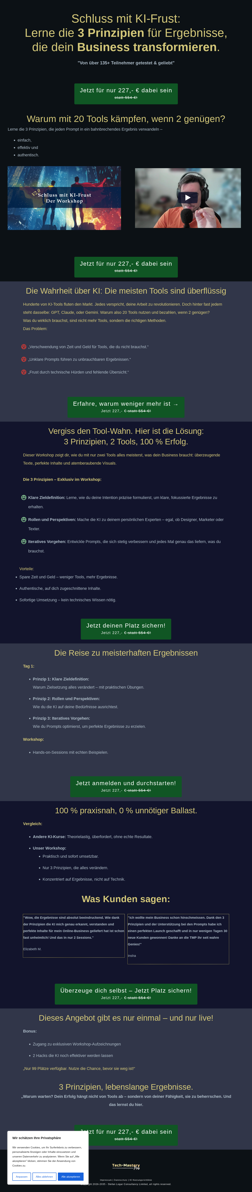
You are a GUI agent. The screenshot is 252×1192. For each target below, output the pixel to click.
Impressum (106, 1180)
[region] (48, 1158)
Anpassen (21, 1176)
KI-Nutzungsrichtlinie (141, 1180)
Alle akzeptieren (70, 1176)
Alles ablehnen (44, 1176)
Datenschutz (120, 1180)
